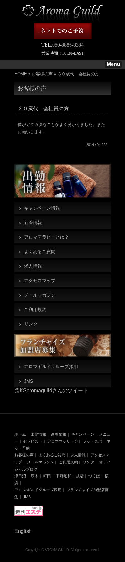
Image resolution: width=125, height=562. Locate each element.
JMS (28, 381)
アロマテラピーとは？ (46, 237)
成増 (80, 476)
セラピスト (32, 441)
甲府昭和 (63, 476)
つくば (94, 476)
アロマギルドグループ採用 (51, 366)
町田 (47, 476)
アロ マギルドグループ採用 (38, 490)
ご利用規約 (35, 309)
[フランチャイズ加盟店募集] (62, 345)
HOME (20, 73)
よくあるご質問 (39, 251)
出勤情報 (38, 434)
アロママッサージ (62, 441)
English (23, 531)
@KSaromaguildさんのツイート (51, 390)
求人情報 (33, 266)
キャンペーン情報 (42, 208)
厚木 (34, 476)
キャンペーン (82, 434)
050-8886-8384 (68, 45)
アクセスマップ (39, 280)
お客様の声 (42, 73)
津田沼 (20, 476)
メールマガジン (39, 295)
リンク (31, 324)
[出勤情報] (62, 181)
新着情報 (33, 222)
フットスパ (92, 441)
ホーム (20, 434)
